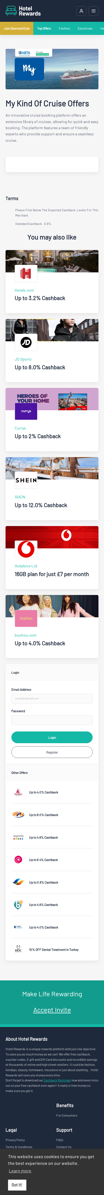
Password (18, 711)
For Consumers (66, 1115)
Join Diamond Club (16, 28)
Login (52, 737)
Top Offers (44, 28)
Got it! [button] (17, 1184)
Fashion (64, 28)
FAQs (60, 1140)
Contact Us (64, 1147)
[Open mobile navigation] (93, 11)
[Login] (81, 11)
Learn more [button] (20, 1170)
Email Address (21, 689)
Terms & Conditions (19, 1147)
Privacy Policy (15, 1140)
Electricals (85, 28)
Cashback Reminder (57, 1080)
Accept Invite (52, 1010)
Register (52, 752)
